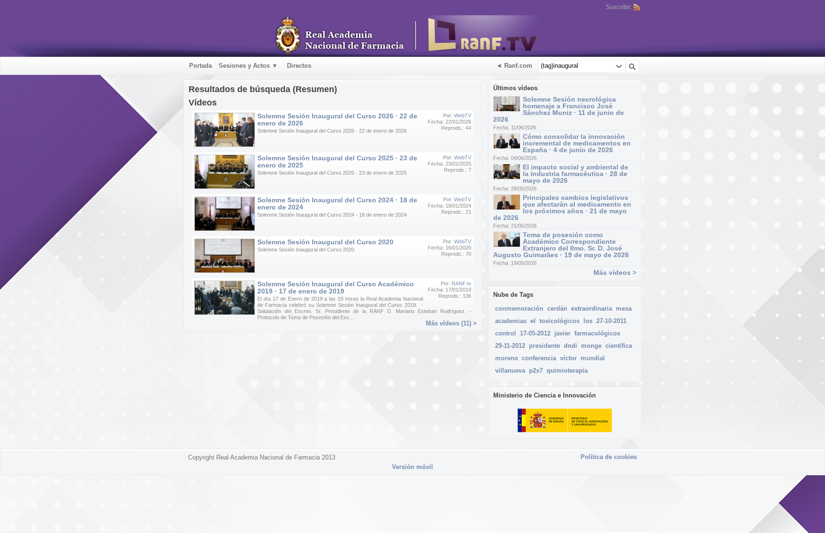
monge (591, 345)
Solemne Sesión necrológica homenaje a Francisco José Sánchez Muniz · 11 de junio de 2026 (558, 109)
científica (618, 345)
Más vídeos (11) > (451, 323)
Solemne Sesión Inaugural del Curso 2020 (325, 242)
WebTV (462, 115)
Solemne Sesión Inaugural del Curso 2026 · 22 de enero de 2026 (337, 119)
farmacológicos (597, 333)
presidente (544, 345)
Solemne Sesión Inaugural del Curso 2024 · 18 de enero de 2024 (337, 203)
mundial (593, 358)
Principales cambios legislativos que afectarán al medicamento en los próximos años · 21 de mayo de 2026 (562, 207)
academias (511, 320)
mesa (624, 308)
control (505, 333)
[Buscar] (632, 66)
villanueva (510, 370)
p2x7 (536, 370)
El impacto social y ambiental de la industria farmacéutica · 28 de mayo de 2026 (575, 173)
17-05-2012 (535, 333)
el (533, 320)
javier (562, 333)
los (587, 320)
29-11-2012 (510, 345)
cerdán (557, 308)
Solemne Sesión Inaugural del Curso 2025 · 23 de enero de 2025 (337, 161)
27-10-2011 (611, 320)
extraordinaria (591, 308)
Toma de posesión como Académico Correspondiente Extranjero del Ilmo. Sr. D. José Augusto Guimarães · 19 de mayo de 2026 (561, 245)
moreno (506, 358)
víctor (568, 358)
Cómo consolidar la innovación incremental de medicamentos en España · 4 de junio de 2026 (577, 143)
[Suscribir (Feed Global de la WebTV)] (637, 7)
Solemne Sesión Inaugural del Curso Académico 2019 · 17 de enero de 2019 (335, 287)
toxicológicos (559, 320)
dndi (570, 345)
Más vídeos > (614, 272)
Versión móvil (412, 466)
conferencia (539, 358)
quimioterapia (567, 370)
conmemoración (519, 308)
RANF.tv (461, 283)
